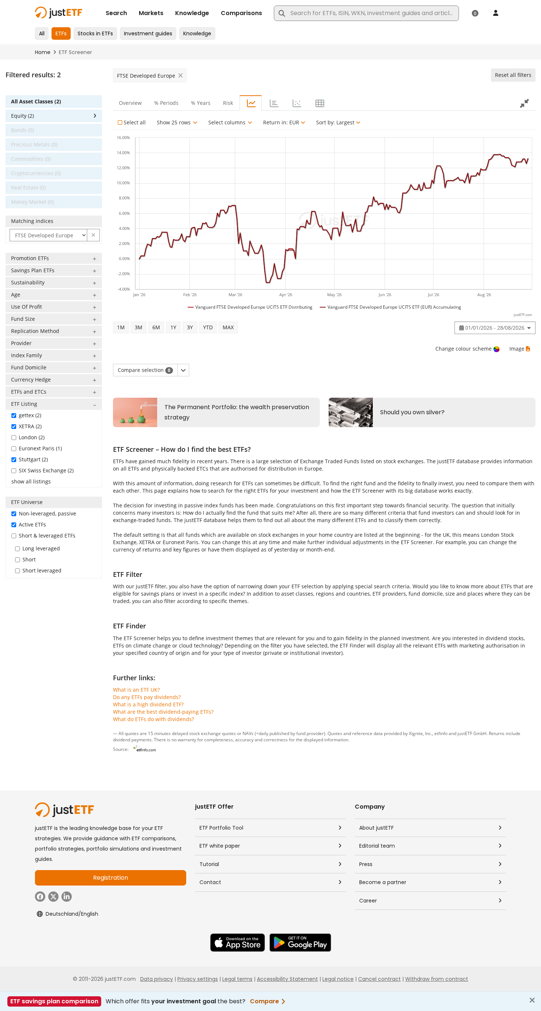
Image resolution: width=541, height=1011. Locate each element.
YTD (208, 327)
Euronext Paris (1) (40, 448)
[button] (93, 235)
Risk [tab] (228, 102)
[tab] (251, 103)
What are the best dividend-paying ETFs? (163, 711)
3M (138, 327)
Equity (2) (22, 115)
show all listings (31, 481)
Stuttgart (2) (33, 459)
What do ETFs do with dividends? (153, 719)
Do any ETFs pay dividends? (147, 696)
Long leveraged (41, 548)
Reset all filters (513, 74)
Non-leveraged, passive (47, 513)
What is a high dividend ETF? (148, 704)
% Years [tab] (201, 102)
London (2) (32, 437)
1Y (173, 327)
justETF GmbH (472, 733)
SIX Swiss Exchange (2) (46, 470)
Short (29, 559)
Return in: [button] (281, 122)
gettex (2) (30, 415)
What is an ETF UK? (136, 689)
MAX (228, 327)
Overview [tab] (130, 102)
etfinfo (441, 733)
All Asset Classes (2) (36, 101)
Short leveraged (41, 570)
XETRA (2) (30, 426)
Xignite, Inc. (420, 733)
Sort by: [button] (335, 122)
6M (156, 327)
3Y (190, 327)
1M (121, 327)
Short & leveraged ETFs (47, 535)
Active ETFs (32, 524)
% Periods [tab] (166, 102)
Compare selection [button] (144, 369)
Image (516, 348)
